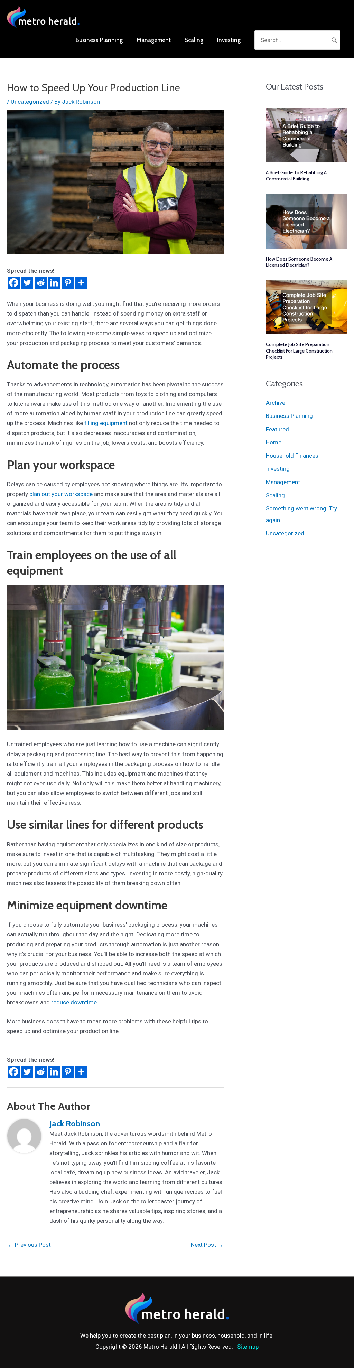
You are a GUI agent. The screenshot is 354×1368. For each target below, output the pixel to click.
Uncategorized (30, 101)
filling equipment (106, 423)
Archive (275, 402)
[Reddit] (41, 283)
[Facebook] (14, 283)
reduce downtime (74, 1002)
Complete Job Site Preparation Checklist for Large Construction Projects (299, 350)
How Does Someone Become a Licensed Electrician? (299, 262)
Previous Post (29, 1244)
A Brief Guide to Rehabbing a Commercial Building (296, 175)
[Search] (334, 40)
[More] (81, 283)
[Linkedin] (54, 283)
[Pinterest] (68, 283)
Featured (277, 429)
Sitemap (248, 1346)
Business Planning (289, 415)
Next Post (207, 1244)
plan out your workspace (61, 493)
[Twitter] (27, 283)
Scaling (275, 495)
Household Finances (292, 455)
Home (273, 442)
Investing (278, 468)
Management (283, 482)
